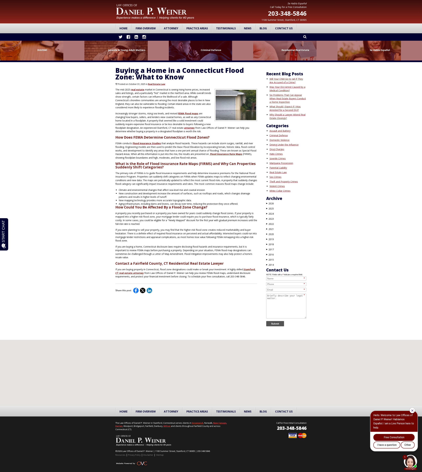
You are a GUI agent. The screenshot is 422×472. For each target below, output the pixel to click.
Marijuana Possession (281, 163)
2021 (270, 229)
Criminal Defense (279, 135)
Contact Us (284, 28)
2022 (270, 223)
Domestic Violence (279, 140)
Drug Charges (277, 149)
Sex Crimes (275, 176)
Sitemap (160, 455)
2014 (270, 264)
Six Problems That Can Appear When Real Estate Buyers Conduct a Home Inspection (288, 98)
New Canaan (219, 423)
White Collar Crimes (280, 190)
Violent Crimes (277, 186)
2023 (270, 218)
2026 (270, 203)
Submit (275, 323)
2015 (270, 259)
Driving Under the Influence (284, 144)
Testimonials (226, 28)
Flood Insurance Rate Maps (226, 154)
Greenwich (197, 423)
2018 (270, 244)
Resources (120, 455)
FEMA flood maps (188, 113)
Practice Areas (197, 28)
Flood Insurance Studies (147, 143)
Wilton (166, 426)
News (247, 28)
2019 (270, 239)
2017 (270, 249)
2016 (270, 254)
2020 (270, 234)
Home (123, 28)
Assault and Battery (280, 130)
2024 (270, 213)
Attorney (171, 28)
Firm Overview (146, 28)
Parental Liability (278, 167)
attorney (189, 127)
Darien (118, 426)
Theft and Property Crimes (284, 181)
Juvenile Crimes (278, 158)
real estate (137, 89)
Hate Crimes (276, 153)
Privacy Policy (134, 455)
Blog (263, 28)
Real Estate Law (156, 84)
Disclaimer (148, 455)
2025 (270, 208)
